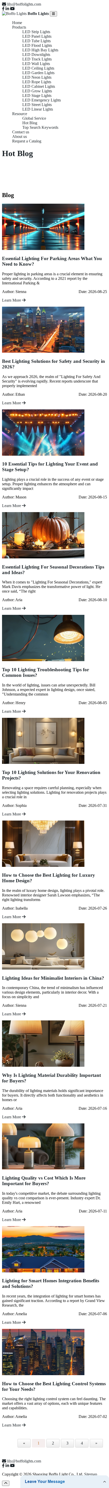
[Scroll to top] (5, 1483)
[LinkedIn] (7, 9)
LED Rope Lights (36, 82)
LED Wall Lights (36, 63)
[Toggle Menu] (53, 13)
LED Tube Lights (36, 41)
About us (19, 136)
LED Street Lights (37, 104)
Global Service (34, 118)
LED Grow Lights (37, 91)
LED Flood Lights (37, 45)
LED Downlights (36, 54)
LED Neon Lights (36, 77)
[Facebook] (3, 9)
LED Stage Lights (36, 95)
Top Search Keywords (40, 127)
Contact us (20, 132)
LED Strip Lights (36, 32)
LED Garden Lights (38, 73)
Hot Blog (29, 123)
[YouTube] (12, 9)
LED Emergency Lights (41, 100)
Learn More (12, 300)
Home (17, 22)
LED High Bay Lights (40, 50)
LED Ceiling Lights (38, 68)
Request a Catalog (26, 141)
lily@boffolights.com (24, 4)
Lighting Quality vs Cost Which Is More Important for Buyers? (43, 1180)
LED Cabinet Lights (38, 86)
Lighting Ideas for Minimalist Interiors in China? (53, 978)
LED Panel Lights (36, 36)
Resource (19, 114)
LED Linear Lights (37, 109)
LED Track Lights (37, 59)
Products (19, 27)
